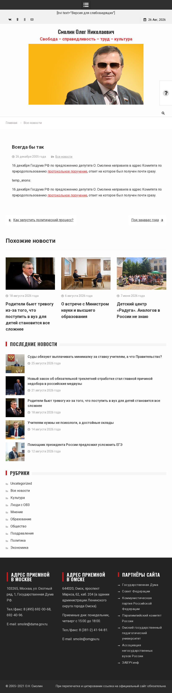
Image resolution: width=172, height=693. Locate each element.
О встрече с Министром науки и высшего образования (85, 310)
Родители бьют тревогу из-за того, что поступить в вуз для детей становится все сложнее (29, 316)
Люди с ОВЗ (20, 505)
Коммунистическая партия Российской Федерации (137, 603)
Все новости (63, 156)
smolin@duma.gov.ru (32, 624)
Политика (18, 540)
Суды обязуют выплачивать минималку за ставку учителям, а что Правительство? (95, 357)
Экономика (19, 548)
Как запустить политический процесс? (43, 220)
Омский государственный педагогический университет (142, 633)
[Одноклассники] (17, 19)
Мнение (16, 512)
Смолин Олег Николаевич (86, 31)
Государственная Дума (140, 585)
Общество (18, 526)
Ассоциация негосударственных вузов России (137, 650)
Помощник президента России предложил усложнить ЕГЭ (75, 445)
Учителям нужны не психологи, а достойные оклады (71, 423)
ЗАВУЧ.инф (130, 662)
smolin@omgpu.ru (86, 639)
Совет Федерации (136, 591)
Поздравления (22, 533)
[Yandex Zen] (24, 19)
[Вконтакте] (10, 19)
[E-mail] (32, 19)
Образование (20, 519)
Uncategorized (21, 483)
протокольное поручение (67, 171)
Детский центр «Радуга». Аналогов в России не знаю (138, 310)
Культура (17, 498)
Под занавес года (145, 220)
